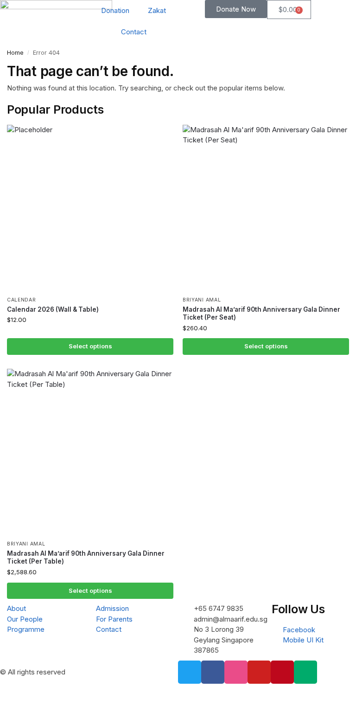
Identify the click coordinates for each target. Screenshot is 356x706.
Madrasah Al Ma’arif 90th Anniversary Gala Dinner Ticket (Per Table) (86, 557)
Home (15, 52)
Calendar (21, 300)
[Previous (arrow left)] (3, 703)
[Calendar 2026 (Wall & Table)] (90, 208)
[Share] (18, 692)
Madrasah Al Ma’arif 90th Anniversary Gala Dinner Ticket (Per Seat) (261, 313)
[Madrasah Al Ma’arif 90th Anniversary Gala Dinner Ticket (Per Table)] (90, 452)
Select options (90, 346)
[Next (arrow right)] (10, 703)
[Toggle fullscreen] (10, 692)
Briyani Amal (202, 300)
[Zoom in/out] (3, 692)
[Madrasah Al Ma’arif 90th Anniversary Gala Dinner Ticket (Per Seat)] (266, 208)
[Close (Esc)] (26, 692)
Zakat (157, 10)
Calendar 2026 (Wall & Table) (53, 309)
